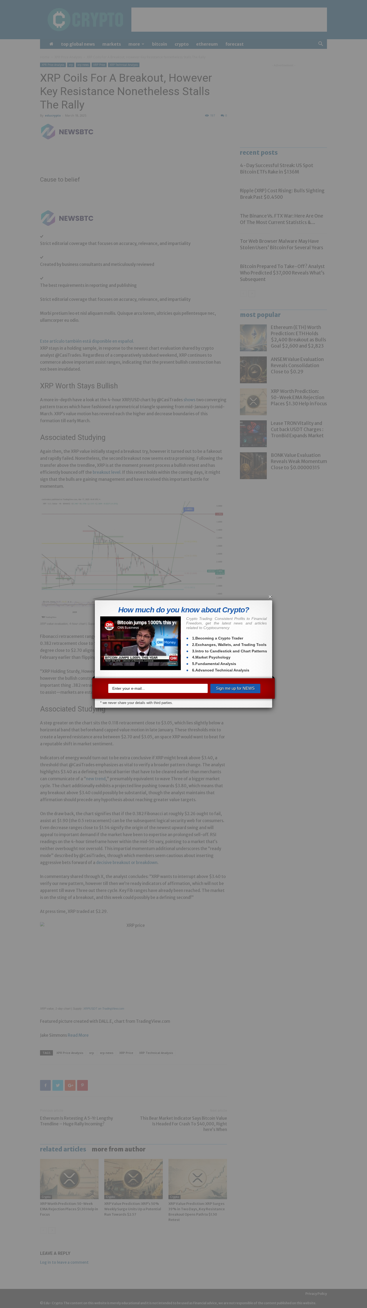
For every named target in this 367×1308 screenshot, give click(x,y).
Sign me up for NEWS (235, 688)
